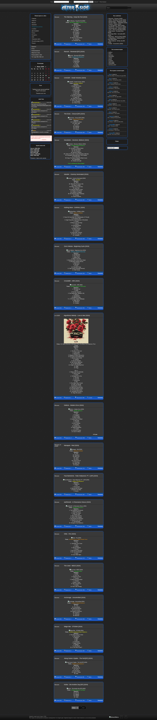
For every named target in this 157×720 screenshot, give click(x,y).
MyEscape (111, 62)
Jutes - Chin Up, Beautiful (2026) (117, 29)
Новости (34, 20)
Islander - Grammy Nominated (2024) (76, 174)
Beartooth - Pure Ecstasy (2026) (114, 92)
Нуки (110, 53)
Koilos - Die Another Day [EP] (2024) (76, 684)
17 (71, 437)
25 (34, 80)
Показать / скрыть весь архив (38, 158)
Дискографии (35, 30)
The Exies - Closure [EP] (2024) (74, 114)
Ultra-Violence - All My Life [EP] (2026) (115, 121)
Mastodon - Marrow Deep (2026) (117, 36)
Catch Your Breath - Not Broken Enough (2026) (117, 75)
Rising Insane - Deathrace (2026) (117, 21)
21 (43, 77)
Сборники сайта (36, 39)
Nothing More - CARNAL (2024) (74, 207)
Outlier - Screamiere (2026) (116, 43)
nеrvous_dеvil (112, 64)
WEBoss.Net (48, 139)
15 (46, 75)
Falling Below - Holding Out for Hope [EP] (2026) (116, 38)
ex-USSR (57, 315)
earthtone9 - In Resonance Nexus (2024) (77, 502)
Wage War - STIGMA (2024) (73, 626)
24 (32, 80)
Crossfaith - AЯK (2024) (72, 281)
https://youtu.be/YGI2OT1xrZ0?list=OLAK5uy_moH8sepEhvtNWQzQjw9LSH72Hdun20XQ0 (41, 105)
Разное (34, 43)
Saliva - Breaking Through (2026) (117, 20)
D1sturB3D (111, 63)
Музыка (34, 22)
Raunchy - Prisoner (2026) (115, 18)
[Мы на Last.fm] (121, 718)
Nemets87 (111, 56)
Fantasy (111, 60)
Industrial (34, 24)
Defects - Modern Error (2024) (74, 405)
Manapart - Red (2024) (71, 445)
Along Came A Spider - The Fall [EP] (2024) (78, 658)
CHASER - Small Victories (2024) (75, 78)
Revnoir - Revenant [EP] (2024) (74, 51)
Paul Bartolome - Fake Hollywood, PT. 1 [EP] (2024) (81, 476)
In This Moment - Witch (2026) (117, 25)
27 (40, 80)
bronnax (111, 55)
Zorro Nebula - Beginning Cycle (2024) (76, 246)
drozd (110, 59)
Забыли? (96, 1)
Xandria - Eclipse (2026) (115, 24)
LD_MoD (90, 397)
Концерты (34, 35)
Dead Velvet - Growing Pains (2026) (114, 79)
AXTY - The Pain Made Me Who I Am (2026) (116, 100)
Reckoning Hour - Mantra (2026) (117, 28)
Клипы (33, 33)
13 (40, 75)
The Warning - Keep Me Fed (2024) (75, 17)
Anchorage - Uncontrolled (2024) (74, 597)
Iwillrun (90, 44)
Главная (34, 18)
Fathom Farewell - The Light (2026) (114, 96)
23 (49, 77)
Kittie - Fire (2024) (70, 534)
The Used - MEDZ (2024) (72, 566)
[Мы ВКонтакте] (126, 718)
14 (43, 75)
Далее (83, 707)
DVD (33, 37)
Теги (40, 85)
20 (40, 77)
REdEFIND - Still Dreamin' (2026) (117, 27)
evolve (110, 57)
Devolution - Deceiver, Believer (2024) (76, 140)
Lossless (34, 28)
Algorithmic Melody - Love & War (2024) (77, 315)
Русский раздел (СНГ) (38, 41)
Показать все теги (41, 93)
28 (43, 80)
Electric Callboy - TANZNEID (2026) (118, 22)
